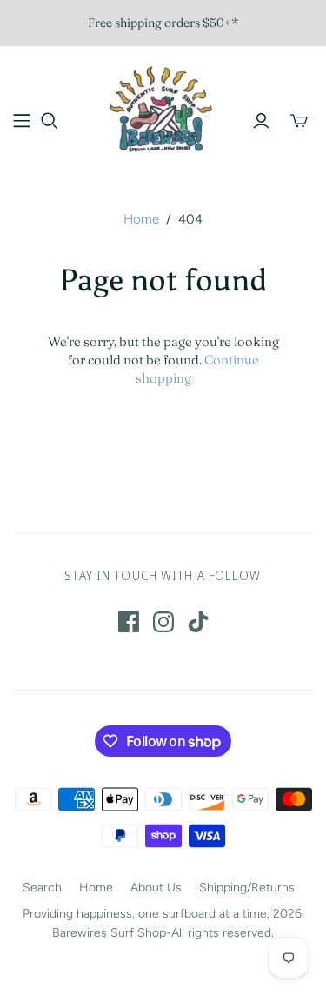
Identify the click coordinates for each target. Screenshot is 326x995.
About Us (156, 887)
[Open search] (49, 121)
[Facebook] (128, 621)
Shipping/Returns (247, 887)
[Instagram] (163, 621)
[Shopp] (21, 121)
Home (141, 219)
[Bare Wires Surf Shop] (163, 109)
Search (42, 887)
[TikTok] (198, 621)
